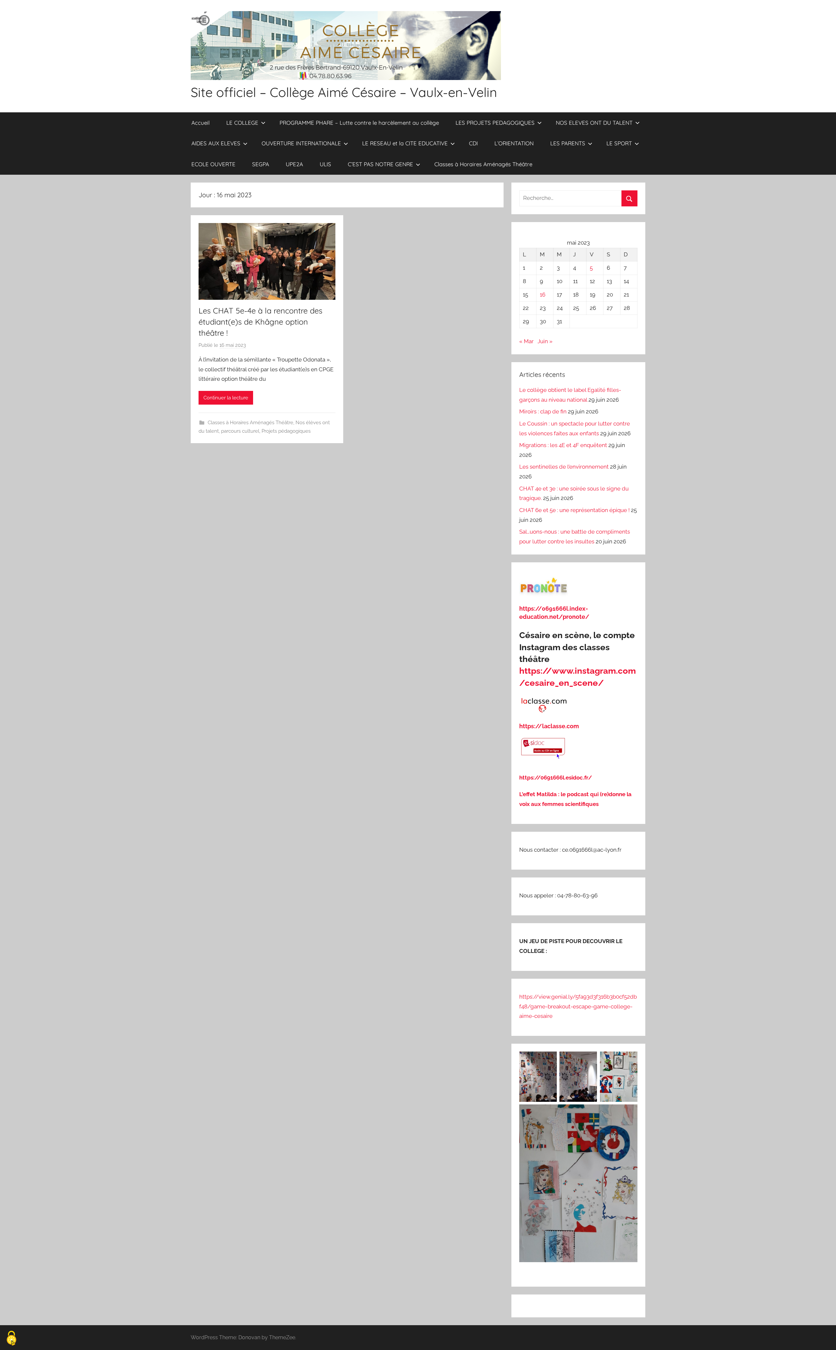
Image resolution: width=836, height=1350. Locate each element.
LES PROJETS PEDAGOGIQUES (495, 122)
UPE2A (294, 164)
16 (542, 294)
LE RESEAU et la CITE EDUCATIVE (405, 143)
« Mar (526, 341)
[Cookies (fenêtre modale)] (11, 1338)
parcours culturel (240, 431)
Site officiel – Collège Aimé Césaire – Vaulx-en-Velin (344, 92)
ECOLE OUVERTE (213, 164)
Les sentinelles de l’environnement (564, 466)
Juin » (545, 341)
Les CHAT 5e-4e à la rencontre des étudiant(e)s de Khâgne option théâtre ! (260, 321)
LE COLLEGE (242, 122)
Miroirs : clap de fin (543, 411)
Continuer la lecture (225, 398)
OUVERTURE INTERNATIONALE (301, 143)
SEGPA (260, 164)
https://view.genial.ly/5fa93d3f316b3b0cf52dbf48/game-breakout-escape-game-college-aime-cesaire (578, 1006)
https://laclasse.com (549, 726)
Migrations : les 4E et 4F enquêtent (563, 445)
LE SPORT (619, 143)
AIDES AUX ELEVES (215, 143)
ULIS (325, 164)
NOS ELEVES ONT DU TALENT (594, 122)
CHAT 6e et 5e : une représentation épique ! (574, 510)
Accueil (200, 122)
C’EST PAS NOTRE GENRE (380, 164)
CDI (473, 143)
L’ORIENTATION (514, 143)
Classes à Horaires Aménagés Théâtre (483, 164)
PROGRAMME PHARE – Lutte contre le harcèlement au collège (359, 122)
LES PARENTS (567, 143)
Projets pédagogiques (286, 431)
